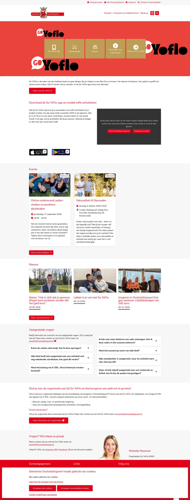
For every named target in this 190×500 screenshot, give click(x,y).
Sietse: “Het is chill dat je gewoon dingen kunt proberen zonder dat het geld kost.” (49, 300)
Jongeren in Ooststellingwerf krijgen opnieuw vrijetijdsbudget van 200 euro (138, 300)
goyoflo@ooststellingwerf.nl (41, 341)
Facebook (63, 449)
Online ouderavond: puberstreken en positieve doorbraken (47, 204)
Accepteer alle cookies (42, 488)
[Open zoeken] (157, 13)
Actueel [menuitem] (107, 13)
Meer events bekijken (40, 252)
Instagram (49, 449)
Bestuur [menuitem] (144, 13)
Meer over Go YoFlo (41, 90)
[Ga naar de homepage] (47, 13)
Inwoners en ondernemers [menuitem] (126, 13)
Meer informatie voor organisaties (47, 420)
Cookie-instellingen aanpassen (43, 494)
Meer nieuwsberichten (40, 317)
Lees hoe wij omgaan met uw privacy (46, 481)
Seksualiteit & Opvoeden (91, 200)
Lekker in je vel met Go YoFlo (91, 297)
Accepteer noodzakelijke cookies (75, 488)
